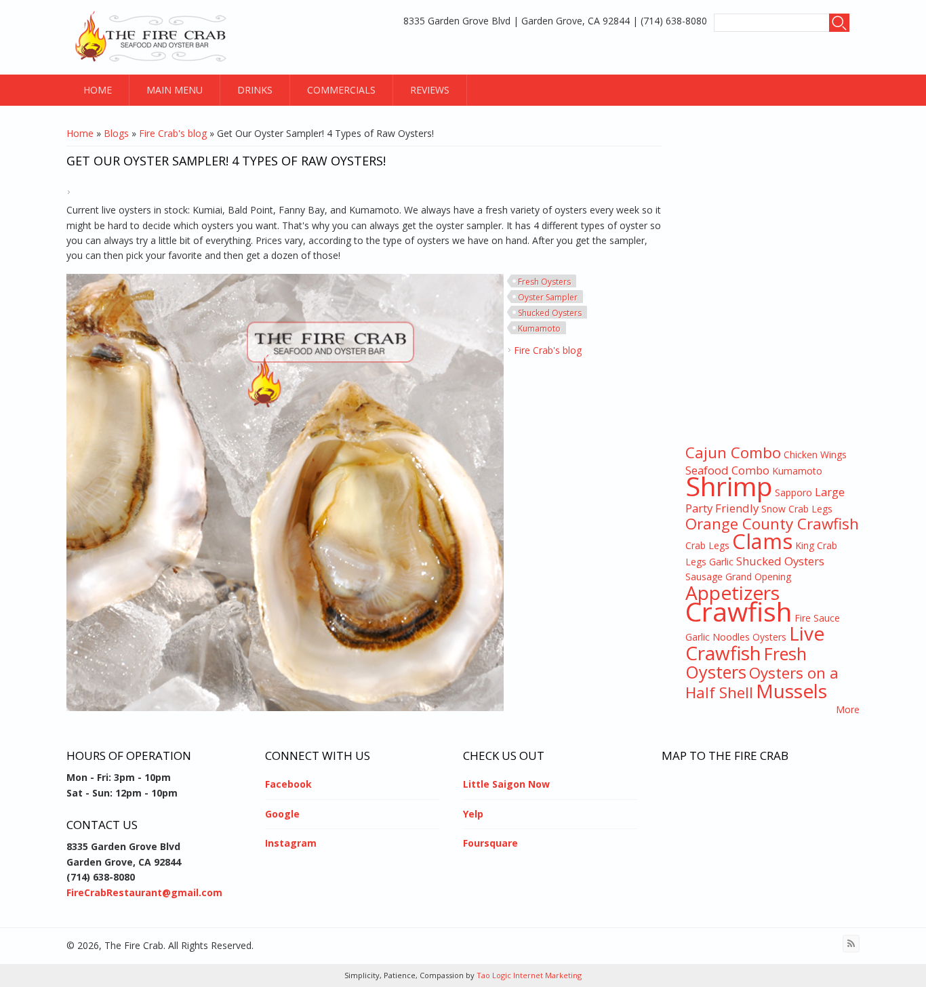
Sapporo (793, 492)
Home (97, 89)
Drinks (255, 89)
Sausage (704, 576)
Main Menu (174, 89)
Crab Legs (707, 545)
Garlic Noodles (717, 636)
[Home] (153, 37)
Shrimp (728, 486)
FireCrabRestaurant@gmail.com (144, 892)
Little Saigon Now (506, 784)
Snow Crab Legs (796, 508)
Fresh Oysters (544, 281)
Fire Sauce (817, 617)
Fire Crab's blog (173, 133)
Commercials (341, 89)
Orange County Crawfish (772, 523)
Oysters (769, 636)
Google (282, 813)
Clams (762, 541)
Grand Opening (758, 576)
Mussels (791, 691)
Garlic (721, 561)
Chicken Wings (815, 454)
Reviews (429, 89)
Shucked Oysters (550, 313)
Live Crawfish (754, 642)
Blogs (116, 133)
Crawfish (738, 611)
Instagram (291, 843)
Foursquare (490, 843)
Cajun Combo (733, 452)
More (848, 709)
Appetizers (732, 592)
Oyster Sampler (548, 297)
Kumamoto (539, 328)
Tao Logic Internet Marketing (528, 975)
